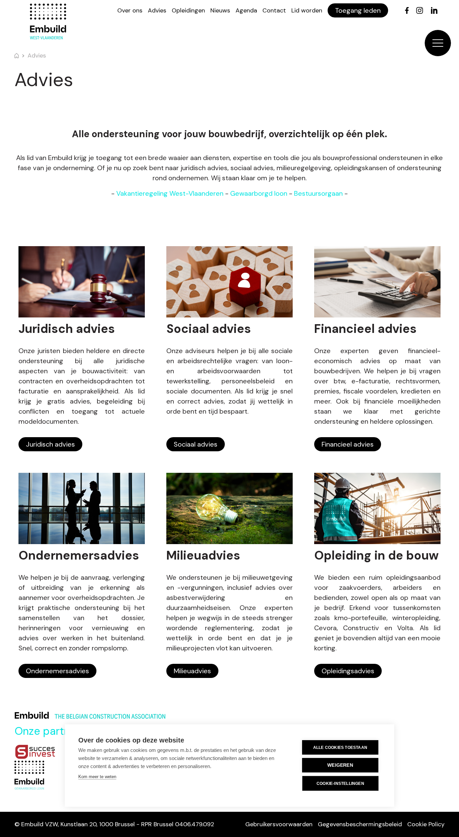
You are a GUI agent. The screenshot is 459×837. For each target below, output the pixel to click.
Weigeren (340, 765)
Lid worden (306, 10)
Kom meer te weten (97, 776)
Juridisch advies (50, 444)
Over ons (129, 10)
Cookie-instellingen (340, 783)
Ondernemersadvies (57, 671)
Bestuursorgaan (318, 193)
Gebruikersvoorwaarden (278, 824)
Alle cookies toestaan (340, 747)
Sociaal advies (195, 444)
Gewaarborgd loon (258, 193)
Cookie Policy (426, 824)
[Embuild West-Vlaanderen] (48, 21)
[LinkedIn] (434, 10)
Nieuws (220, 10)
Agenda (246, 10)
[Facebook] (407, 10)
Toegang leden (358, 10)
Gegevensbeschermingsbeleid (360, 824)
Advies (157, 10)
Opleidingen (188, 10)
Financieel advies (348, 444)
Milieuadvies (192, 671)
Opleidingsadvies (348, 671)
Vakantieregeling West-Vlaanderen (169, 193)
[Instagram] (419, 10)
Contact (274, 10)
